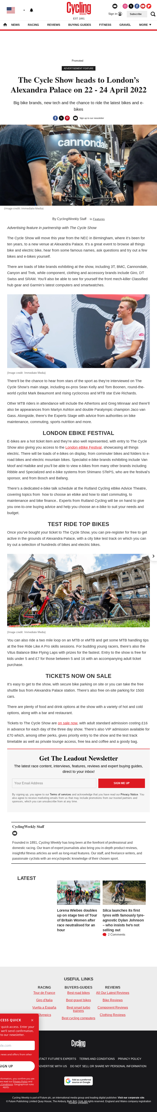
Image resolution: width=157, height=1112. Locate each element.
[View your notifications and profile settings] (31, 10)
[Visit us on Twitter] (131, 6)
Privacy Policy (20, 1081)
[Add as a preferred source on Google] (78, 1080)
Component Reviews (113, 1007)
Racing (33, 24)
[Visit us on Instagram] (125, 6)
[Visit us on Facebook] (137, 6)
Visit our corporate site (131, 1097)
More (144, 24)
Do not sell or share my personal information (108, 1066)
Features (99, 219)
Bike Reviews (113, 1000)
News (15, 24)
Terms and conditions (97, 1058)
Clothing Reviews (113, 1015)
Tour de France (44, 993)
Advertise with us (52, 1066)
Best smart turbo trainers (78, 1009)
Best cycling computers (78, 1018)
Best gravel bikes (78, 1000)
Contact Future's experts (55, 1058)
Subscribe (136, 14)
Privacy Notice (129, 794)
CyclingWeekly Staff (71, 219)
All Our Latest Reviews (112, 993)
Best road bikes (78, 993)
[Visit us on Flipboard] (148, 6)
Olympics (44, 1015)
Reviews (53, 24)
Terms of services (61, 794)
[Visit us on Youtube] (142, 6)
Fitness (105, 24)
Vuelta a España (44, 1007)
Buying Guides (79, 24)
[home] (5, 25)
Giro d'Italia (44, 1000)
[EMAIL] (15, 833)
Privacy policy (129, 1058)
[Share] (55, 118)
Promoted (77, 60)
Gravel (125, 24)
